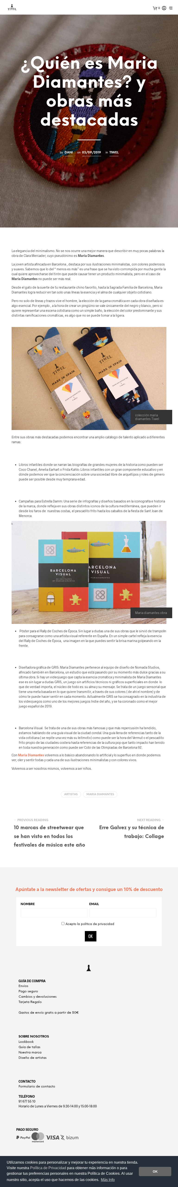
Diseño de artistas (33, 1058)
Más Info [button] (108, 1180)
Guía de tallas (29, 1047)
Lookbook (26, 1042)
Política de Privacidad (48, 1168)
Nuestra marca (30, 1052)
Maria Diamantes (31, 755)
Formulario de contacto (37, 1086)
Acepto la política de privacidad (90, 924)
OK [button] (155, 1171)
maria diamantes (100, 794)
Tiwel (113, 152)
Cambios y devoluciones (38, 997)
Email (94, 904)
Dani (69, 152)
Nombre (28, 904)
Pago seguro (28, 991)
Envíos (23, 986)
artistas (71, 794)
